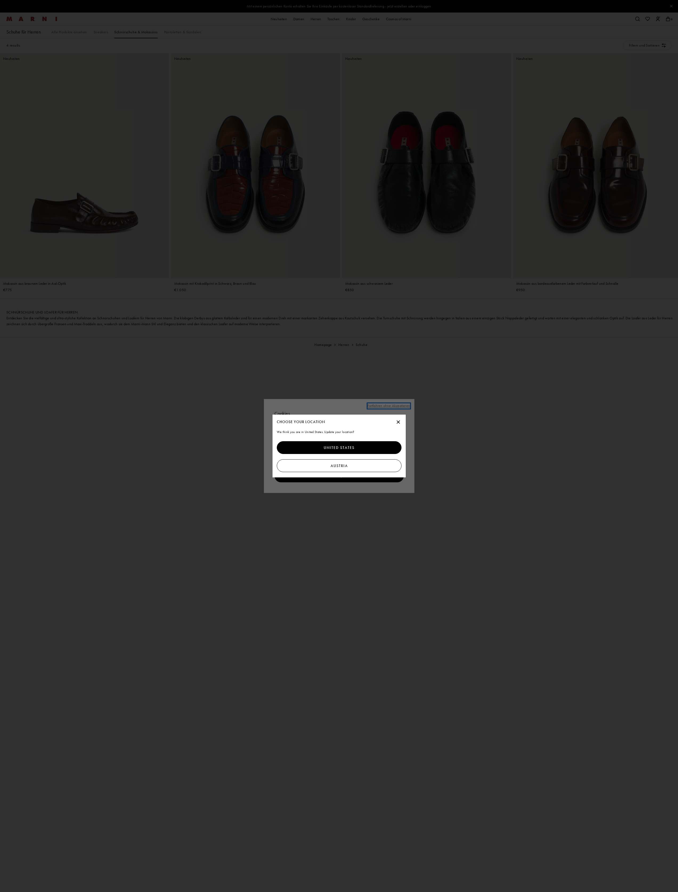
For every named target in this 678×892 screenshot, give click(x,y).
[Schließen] (398, 422)
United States (339, 447)
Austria (339, 465)
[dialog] (339, 446)
